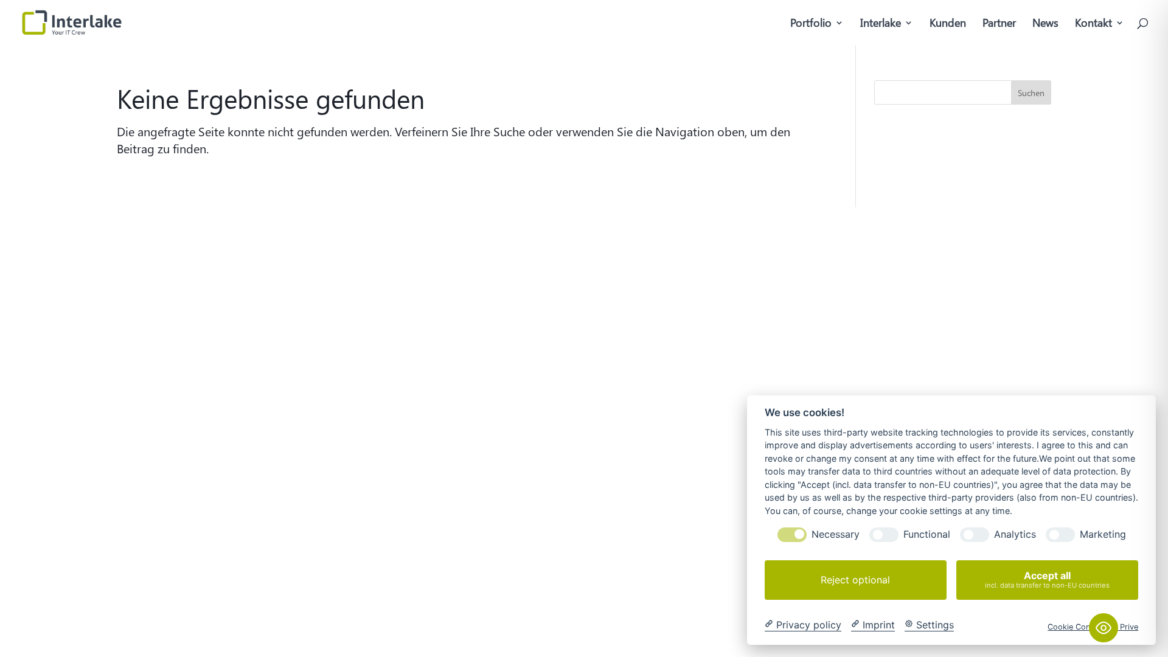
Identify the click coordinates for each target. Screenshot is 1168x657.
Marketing (1103, 534)
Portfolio (811, 24)
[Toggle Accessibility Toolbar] (1103, 628)
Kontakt (1093, 24)
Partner (999, 24)
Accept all (1047, 579)
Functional (926, 534)
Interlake (880, 24)
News (1045, 24)
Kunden (948, 24)
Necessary (836, 534)
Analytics (1015, 534)
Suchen (1031, 93)
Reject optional (855, 580)
